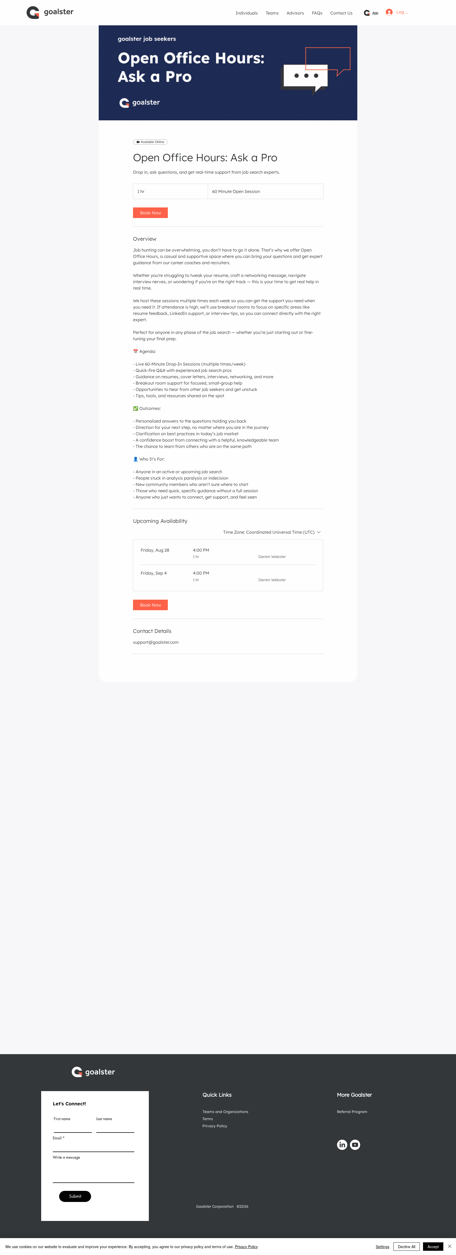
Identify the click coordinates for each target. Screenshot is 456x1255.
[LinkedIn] (342, 1145)
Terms (207, 1118)
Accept (433, 1246)
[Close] (449, 1246)
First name (62, 1119)
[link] (150, 212)
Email (57, 1138)
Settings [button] (382, 1246)
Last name (104, 1119)
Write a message (66, 1157)
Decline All (406, 1246)
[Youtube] (355, 1145)
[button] (247, 13)
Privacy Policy (214, 1126)
